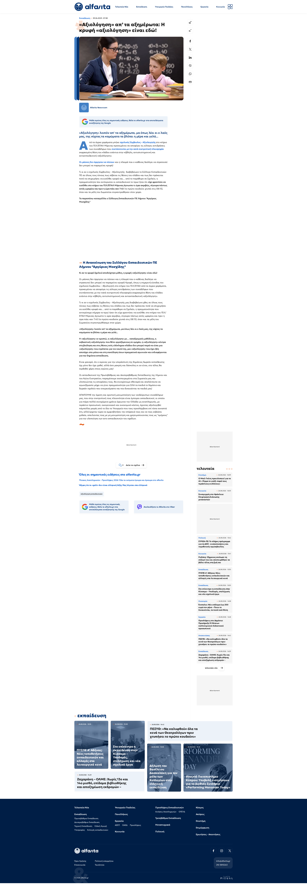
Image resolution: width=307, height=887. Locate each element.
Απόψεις (200, 814)
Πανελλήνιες (187, 7)
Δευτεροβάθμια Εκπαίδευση (87, 822)
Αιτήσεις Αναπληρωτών (165, 811)
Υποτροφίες (79, 830)
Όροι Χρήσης (80, 861)
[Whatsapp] (190, 74)
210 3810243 (221, 865)
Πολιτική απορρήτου (104, 861)
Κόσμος (200, 807)
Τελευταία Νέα (121, 7)
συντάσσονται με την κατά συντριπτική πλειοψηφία (138, 149)
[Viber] (190, 65)
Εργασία (204, 7)
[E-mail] (190, 82)
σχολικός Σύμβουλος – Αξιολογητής (138, 142)
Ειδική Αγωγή (101, 826)
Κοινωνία (220, 7)
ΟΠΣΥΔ (182, 811)
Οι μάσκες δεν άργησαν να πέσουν (96, 162)
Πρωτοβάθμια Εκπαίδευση (86, 818)
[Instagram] (221, 851)
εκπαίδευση (91, 716)
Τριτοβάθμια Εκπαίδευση (168, 818)
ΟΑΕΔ (124, 825)
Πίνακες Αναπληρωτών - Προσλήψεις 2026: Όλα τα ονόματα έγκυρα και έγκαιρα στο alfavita (121, 480)
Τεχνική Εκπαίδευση (83, 826)
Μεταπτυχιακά (162, 824)
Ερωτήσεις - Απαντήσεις (208, 834)
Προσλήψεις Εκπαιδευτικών (169, 807)
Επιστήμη (201, 821)
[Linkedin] (190, 57)
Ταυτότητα (99, 865)
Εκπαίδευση (141, 7)
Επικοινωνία (79, 865)
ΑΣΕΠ (117, 825)
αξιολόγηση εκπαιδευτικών (92, 494)
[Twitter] (190, 49)
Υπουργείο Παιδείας (164, 7)
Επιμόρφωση (202, 827)
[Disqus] (133, 552)
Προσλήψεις (135, 825)
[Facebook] (190, 41)
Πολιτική (159, 831)
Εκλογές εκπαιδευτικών (97, 830)
